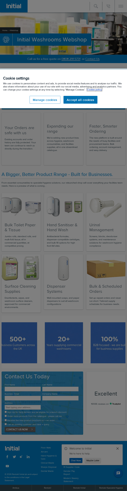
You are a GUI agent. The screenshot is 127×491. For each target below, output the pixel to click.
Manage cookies (45, 100)
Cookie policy (94, 89)
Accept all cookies (80, 100)
